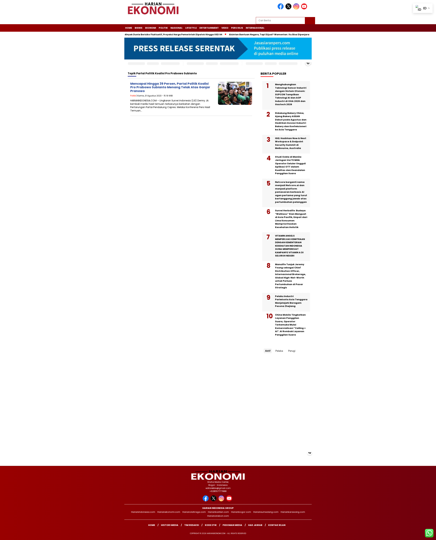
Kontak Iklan (276, 525)
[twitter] (289, 8)
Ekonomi (150, 27)
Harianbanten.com (218, 512)
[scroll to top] (420, 534)
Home (128, 27)
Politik (163, 27)
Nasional (176, 27)
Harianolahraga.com (194, 512)
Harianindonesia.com (143, 512)
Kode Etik (211, 525)
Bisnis (138, 27)
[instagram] (296, 8)
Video (224, 27)
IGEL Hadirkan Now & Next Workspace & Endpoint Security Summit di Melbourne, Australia (290, 143)
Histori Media (169, 525)
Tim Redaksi (191, 525)
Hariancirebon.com (218, 516)
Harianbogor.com (241, 512)
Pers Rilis (237, 27)
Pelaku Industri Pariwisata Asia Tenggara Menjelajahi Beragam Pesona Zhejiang (291, 301)
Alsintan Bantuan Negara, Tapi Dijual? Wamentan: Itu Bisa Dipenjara (255, 34)
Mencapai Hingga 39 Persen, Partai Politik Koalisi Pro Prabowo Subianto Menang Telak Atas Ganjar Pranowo (170, 87)
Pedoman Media (232, 525)
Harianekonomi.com (168, 512)
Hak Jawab (255, 525)
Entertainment (209, 27)
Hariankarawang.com (293, 512)
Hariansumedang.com (265, 512)
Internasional (255, 27)
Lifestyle (191, 27)
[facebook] (281, 8)
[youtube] (304, 8)
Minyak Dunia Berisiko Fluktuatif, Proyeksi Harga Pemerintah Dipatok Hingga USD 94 (159, 34)
